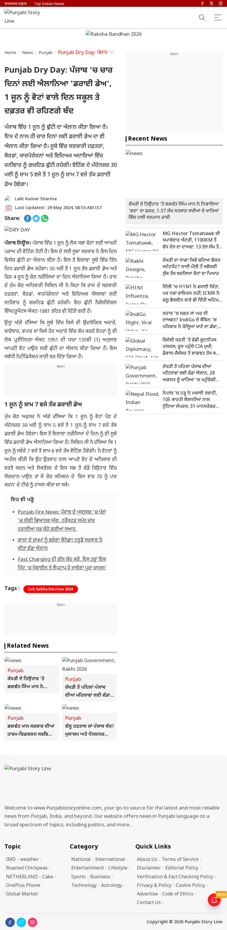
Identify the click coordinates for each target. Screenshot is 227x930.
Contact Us (149, 903)
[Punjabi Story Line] (25, 17)
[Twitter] (211, 3)
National (81, 860)
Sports (78, 877)
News (27, 53)
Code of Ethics (177, 894)
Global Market (22, 894)
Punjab (45, 53)
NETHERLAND (22, 877)
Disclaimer (149, 868)
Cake (47, 877)
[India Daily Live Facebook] (27, 219)
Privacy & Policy (154, 886)
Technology (84, 886)
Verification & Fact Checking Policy (175, 877)
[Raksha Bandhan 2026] (114, 35)
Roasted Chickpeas (27, 868)
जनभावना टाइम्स (15, 4)
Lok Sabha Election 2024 (50, 589)
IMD (11, 860)
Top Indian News (49, 4)
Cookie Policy (190, 886)
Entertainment (87, 868)
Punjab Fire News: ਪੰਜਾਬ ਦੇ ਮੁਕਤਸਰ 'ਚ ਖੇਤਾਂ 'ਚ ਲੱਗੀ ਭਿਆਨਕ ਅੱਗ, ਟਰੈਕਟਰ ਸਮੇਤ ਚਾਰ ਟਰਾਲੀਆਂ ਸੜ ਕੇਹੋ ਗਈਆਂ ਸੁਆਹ (62, 521)
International (110, 860)
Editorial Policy (181, 868)
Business (100, 877)
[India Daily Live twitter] (36, 219)
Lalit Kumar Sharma (36, 199)
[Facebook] (202, 3)
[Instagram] (221, 3)
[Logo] (113, 783)
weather (29, 860)
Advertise (147, 894)
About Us (147, 860)
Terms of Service (180, 860)
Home (10, 53)
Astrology (111, 886)
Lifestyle (117, 868)
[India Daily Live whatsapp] (44, 219)
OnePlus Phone (23, 886)
